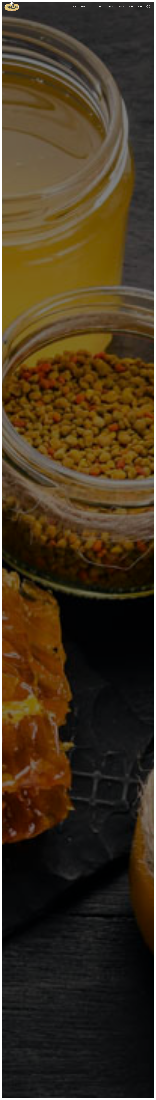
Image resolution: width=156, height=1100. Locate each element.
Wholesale (122, 6)
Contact (131, 6)
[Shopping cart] (148, 6)
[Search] (145, 6)
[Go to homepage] (11, 6)
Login (140, 6)
